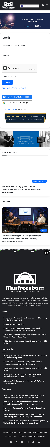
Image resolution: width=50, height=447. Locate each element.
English (25, 6)
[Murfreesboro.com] (8, 5)
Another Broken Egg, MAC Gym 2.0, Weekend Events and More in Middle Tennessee (21, 189)
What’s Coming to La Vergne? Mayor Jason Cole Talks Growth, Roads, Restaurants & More (21, 238)
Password (6, 55)
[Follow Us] (46, 253)
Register (5, 88)
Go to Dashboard (9, 109)
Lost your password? (18, 88)
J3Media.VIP (33, 436)
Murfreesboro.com (40, 432)
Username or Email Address (13, 45)
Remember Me (10, 76)
